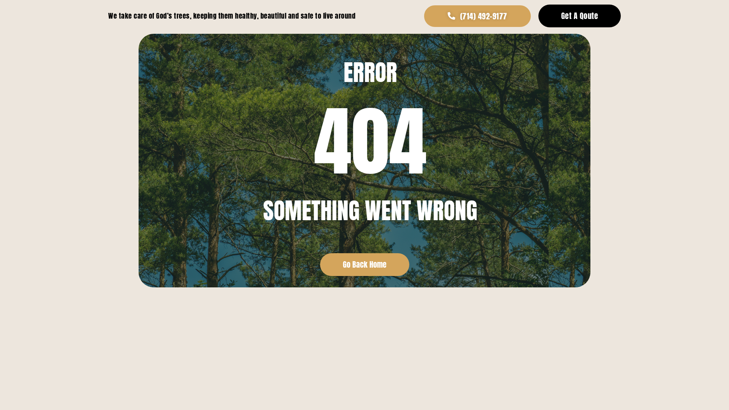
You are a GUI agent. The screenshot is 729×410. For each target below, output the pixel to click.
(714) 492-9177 (483, 16)
